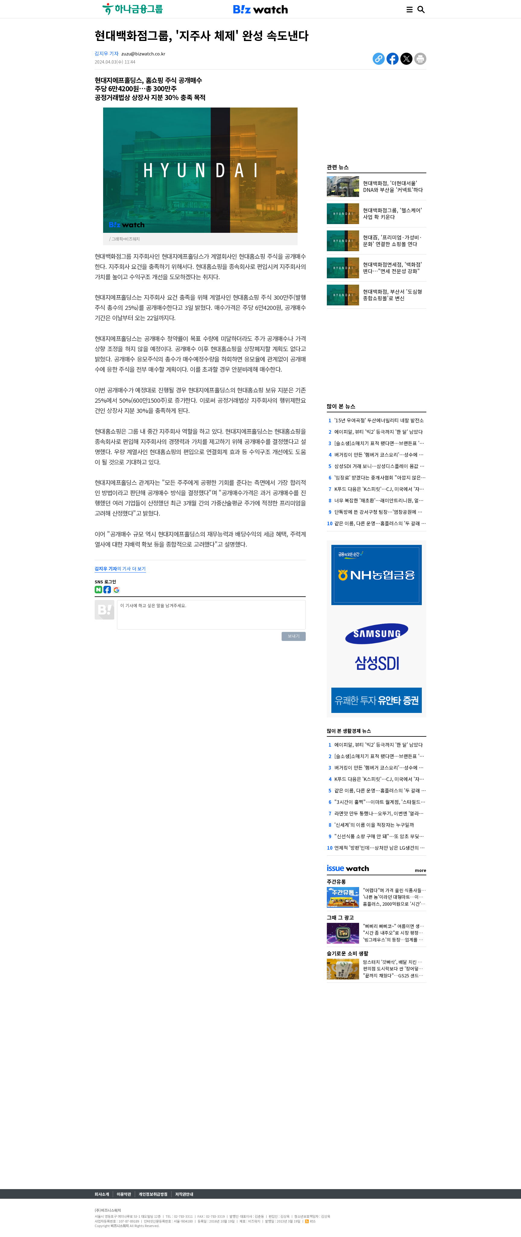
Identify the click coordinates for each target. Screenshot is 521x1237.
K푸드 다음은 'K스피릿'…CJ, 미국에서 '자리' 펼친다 (387, 488)
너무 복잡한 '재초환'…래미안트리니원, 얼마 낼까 (384, 500)
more (420, 870)
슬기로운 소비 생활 (347, 953)
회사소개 (102, 1194)
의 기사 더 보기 (120, 568)
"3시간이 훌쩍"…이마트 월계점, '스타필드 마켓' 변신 (388, 801)
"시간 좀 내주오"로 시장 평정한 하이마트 (402, 932)
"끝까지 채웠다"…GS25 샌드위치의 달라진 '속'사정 (412, 975)
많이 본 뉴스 (341, 406)
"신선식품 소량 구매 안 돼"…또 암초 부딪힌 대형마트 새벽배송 (398, 836)
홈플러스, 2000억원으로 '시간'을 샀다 (399, 904)
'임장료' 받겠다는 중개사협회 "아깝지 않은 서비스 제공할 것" (396, 477)
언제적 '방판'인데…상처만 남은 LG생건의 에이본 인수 (389, 847)
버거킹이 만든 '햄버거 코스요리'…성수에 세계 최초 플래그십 (395, 454)
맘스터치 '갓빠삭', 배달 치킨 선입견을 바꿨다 (406, 962)
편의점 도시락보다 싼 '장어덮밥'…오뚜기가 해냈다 (411, 968)
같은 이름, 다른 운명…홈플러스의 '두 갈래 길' (380, 523)
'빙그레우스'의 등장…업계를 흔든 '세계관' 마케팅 (410, 939)
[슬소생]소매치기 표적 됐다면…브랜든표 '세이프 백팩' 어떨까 (396, 443)
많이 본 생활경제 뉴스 (349, 730)
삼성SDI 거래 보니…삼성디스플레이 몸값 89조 (382, 466)
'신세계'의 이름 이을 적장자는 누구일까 (374, 824)
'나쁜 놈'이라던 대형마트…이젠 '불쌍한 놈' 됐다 (408, 897)
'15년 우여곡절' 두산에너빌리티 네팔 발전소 (379, 420)
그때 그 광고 (340, 917)
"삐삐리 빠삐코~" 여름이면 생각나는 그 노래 (405, 926)
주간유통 (336, 881)
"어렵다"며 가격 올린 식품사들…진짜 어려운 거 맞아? (414, 890)
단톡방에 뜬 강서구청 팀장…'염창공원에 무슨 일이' (386, 511)
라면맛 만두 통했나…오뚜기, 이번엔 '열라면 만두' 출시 (389, 813)
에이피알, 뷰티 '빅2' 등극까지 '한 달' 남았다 (378, 431)
